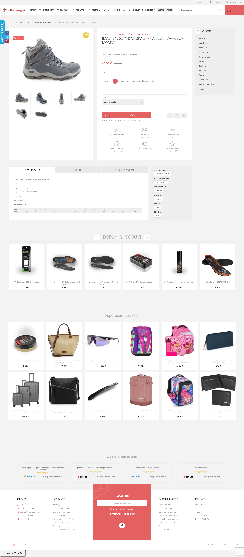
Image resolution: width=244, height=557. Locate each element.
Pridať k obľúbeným (177, 115)
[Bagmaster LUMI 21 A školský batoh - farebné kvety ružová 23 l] (180, 396)
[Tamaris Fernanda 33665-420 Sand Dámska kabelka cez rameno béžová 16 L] (64, 346)
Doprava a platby (59, 526)
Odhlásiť (131, 514)
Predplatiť (116, 514)
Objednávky (199, 508)
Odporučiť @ (184, 115)
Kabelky (202, 75)
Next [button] (147, 237)
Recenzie (78, 170)
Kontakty (56, 505)
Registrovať (201, 2)
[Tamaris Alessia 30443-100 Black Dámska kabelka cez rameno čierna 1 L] (64, 396)
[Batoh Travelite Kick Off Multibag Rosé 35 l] (141, 396)
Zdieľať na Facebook (7, 33)
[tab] (32, 169)
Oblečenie (202, 66)
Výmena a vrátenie (116, 133)
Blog (161, 526)
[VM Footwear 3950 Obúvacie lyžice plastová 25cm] (103, 396)
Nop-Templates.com (40, 545)
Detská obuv (203, 39)
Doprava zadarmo (172, 133)
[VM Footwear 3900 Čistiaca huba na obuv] (217, 267)
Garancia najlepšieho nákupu (144, 133)
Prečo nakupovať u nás (168, 523)
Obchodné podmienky (62, 512)
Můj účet (198, 505)
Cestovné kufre (204, 52)
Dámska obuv (204, 43)
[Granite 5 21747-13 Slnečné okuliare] (103, 346)
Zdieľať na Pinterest (7, 41)
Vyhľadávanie (220, 10)
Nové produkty (165, 505)
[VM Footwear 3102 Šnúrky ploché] (64, 267)
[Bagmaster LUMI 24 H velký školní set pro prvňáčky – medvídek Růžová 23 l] (180, 346)
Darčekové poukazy (206, 84)
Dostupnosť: (106, 81)
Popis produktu (32, 170)
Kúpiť (24, 273)
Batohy (201, 61)
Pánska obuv (204, 48)
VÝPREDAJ (18, 38)
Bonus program (116, 146)
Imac (110, 72)
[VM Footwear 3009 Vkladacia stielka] (26, 267)
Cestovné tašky (205, 57)
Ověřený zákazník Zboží (106, 477)
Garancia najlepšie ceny (170, 115)
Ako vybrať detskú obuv (168, 515)
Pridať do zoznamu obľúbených (36, 273)
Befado (201, 89)
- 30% (86, 35)
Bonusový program (167, 508)
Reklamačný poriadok (61, 523)
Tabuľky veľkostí (165, 530)
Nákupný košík (201, 515)
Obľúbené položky (202, 519)
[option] (27, 268)
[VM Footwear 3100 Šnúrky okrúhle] (103, 267)
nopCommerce (16, 545)
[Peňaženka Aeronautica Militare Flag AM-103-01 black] (218, 396)
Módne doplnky (205, 80)
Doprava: (105, 90)
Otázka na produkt (124, 170)
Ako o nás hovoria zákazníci (122, 457)
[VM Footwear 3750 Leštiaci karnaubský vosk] (26, 346)
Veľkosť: (106, 98)
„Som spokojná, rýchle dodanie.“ (148, 468)
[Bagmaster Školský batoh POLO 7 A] (141, 346)
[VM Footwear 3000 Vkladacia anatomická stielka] (141, 267)
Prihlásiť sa (217, 2)
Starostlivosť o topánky (168, 519)
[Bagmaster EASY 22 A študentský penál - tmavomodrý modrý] (218, 346)
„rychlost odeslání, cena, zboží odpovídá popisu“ (95, 468)
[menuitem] (70, 505)
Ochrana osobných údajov (63, 519)
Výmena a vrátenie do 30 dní (64, 530)
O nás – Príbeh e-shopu (62, 508)
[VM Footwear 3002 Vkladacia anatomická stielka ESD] (179, 267)
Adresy (198, 512)
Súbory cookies (59, 515)
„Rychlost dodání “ (201, 468)
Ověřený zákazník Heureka (52, 477)
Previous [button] (97, 237)
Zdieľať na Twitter (7, 37)
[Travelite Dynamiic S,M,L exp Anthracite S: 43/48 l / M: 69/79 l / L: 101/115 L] (26, 396)
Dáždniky (202, 71)
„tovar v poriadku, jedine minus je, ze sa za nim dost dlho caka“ (43, 469)
